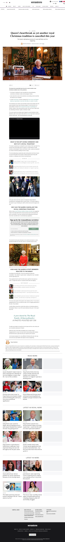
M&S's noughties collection (47, 9)
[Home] (6, 6)
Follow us (32, 85)
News (43, 43)
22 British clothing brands (28, 517)
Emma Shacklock (27, 43)
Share (11, 85)
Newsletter (37, 85)
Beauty (14, 6)
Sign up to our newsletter (50, 513)
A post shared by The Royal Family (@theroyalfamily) (24, 316)
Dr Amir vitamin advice (35, 9)
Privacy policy (48, 529)
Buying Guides (45, 6)
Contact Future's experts (24, 529)
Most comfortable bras (39, 516)
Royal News (38, 6)
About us (16, 529)
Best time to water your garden (24, 9)
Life (33, 6)
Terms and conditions (39, 529)
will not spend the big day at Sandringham (27, 106)
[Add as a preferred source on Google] (32, 535)
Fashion (9, 6)
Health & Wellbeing (26, 6)
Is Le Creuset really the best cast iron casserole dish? (29, 515)
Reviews (51, 6)
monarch (29, 113)
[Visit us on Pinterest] (64, 1)
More (56, 6)
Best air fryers (37, 512)
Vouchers (26, 519)
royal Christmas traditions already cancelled (24, 211)
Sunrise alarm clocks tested (29, 512)
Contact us (32, 529)
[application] (24, 128)
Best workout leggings (39, 514)
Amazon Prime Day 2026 (11, 9)
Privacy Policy (34, 234)
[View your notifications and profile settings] (10, 3)
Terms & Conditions (27, 234)
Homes (19, 6)
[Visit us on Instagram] (62, 1)
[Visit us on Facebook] (59, 1)
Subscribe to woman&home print (51, 511)
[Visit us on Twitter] (61, 1)
